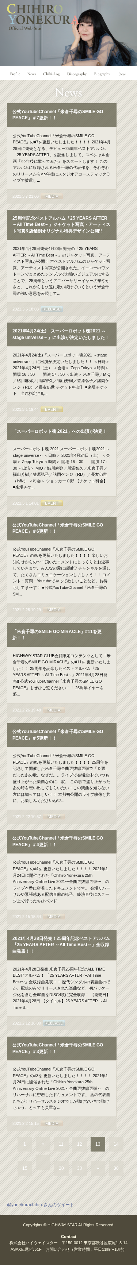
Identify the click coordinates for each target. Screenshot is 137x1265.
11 (61, 1144)
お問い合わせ (58, 1249)
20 (61, 1168)
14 (116, 1144)
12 (79, 1144)
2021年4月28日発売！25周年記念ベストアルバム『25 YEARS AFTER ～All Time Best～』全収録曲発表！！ (61, 945)
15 (24, 1168)
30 (79, 1168)
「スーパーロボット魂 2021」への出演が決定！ (59, 431)
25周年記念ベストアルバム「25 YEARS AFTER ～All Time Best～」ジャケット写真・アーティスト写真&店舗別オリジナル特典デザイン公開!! (61, 225)
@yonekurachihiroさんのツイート (40, 1204)
